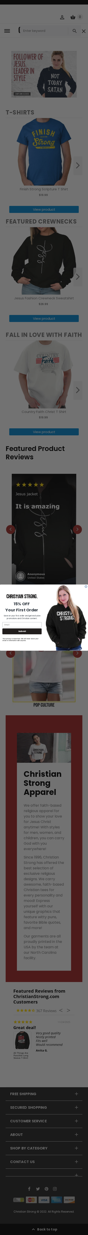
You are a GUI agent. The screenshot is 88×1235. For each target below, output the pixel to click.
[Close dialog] (86, 586)
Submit (22, 631)
